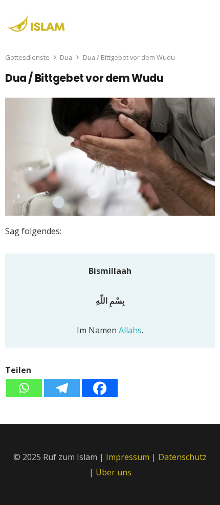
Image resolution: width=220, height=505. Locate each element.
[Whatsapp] (24, 388)
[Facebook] (100, 388)
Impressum (127, 457)
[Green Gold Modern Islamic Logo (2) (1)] (43, 22)
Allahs (130, 330)
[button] (205, 20)
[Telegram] (62, 388)
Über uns (113, 472)
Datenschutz (182, 457)
